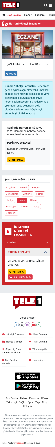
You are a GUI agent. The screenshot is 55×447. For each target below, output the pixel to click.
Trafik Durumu (39, 341)
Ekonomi (40, 15)
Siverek (25, 206)
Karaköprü (11, 206)
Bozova (36, 187)
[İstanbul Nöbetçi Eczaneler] (49, 231)
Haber (27, 15)
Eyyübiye (27, 193)
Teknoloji (11, 402)
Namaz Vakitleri (14, 341)
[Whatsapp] (38, 324)
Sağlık (22, 402)
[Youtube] (33, 324)
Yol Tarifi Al (17, 159)
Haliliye (10, 200)
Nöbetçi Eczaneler (15, 334)
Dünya (44, 398)
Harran (21, 200)
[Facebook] (16, 324)
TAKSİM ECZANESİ (19, 252)
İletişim (27, 406)
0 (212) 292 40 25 (22, 277)
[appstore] (27, 376)
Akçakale (10, 187)
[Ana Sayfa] (3, 15)
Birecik (23, 187)
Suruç (36, 206)
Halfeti (39, 193)
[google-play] (27, 386)
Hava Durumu (40, 334)
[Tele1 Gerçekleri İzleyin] (11, 5)
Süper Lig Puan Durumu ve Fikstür (11, 351)
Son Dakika (14, 15)
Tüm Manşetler (40, 349)
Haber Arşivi (39, 360)
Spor (30, 402)
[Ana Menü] (50, 5)
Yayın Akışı (41, 402)
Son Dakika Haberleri (9, 362)
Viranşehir (11, 212)
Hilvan (33, 200)
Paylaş (12, 73)
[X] (21, 324)
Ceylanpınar (12, 193)
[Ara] (46, 5)
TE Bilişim (19, 443)
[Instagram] (27, 324)
